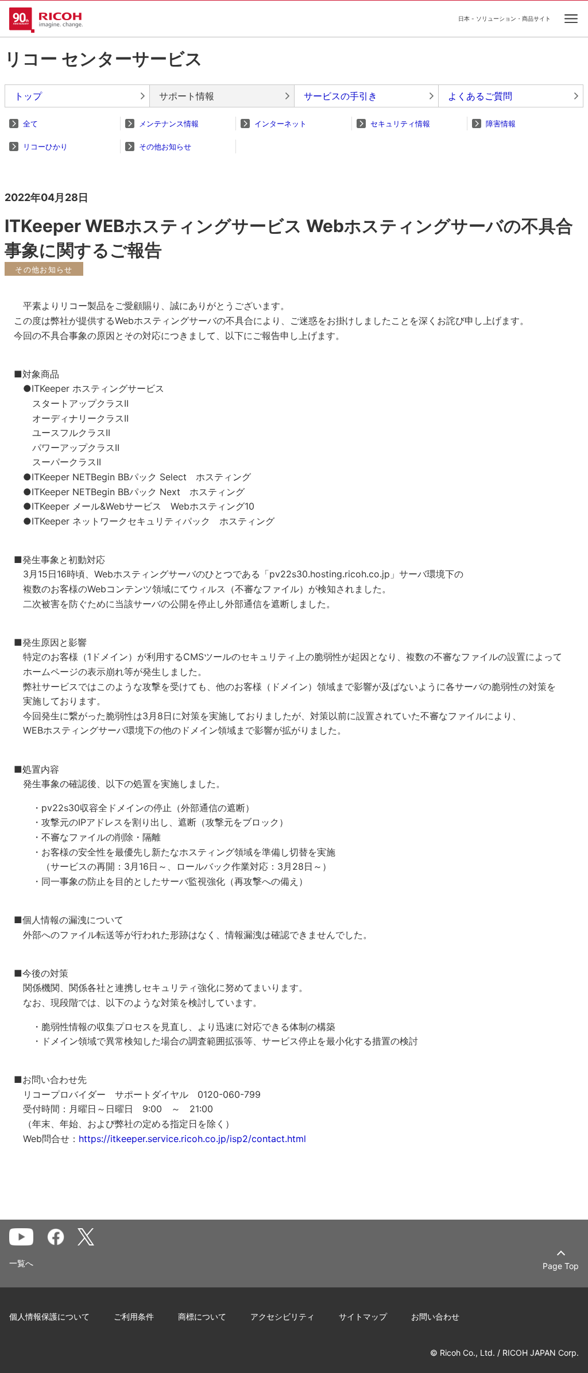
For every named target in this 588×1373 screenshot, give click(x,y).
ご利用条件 (134, 1316)
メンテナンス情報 (169, 123)
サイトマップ (363, 1316)
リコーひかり (45, 146)
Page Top (561, 1266)
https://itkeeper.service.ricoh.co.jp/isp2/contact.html (192, 1138)
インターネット (280, 123)
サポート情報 (186, 96)
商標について (202, 1316)
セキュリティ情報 (400, 123)
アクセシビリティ (282, 1316)
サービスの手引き (340, 96)
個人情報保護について (49, 1316)
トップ (28, 96)
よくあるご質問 (480, 96)
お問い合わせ (435, 1316)
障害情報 (501, 123)
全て (30, 123)
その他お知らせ (165, 146)
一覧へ (21, 1263)
